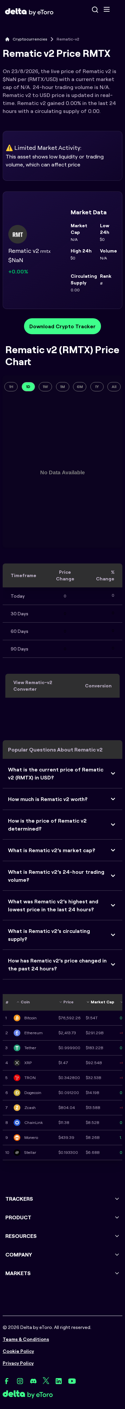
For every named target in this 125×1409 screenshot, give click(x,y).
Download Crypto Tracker (62, 326)
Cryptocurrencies (30, 39)
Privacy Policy (18, 1363)
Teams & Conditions (26, 1339)
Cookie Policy (18, 1351)
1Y (97, 386)
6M (80, 386)
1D (28, 386)
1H (11, 386)
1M (62, 386)
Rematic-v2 (68, 39)
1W (45, 386)
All (114, 386)
